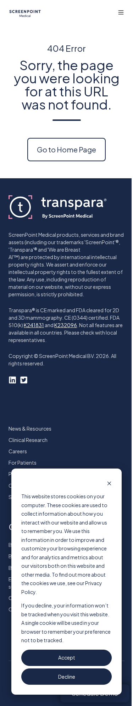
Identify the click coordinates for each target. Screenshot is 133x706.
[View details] (12, 380)
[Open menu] (120, 12)
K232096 (65, 325)
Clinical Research (28, 440)
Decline (66, 676)
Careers (18, 451)
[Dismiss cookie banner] (109, 482)
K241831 (34, 325)
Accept (66, 657)
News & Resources (30, 428)
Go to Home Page (66, 149)
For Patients (23, 462)
